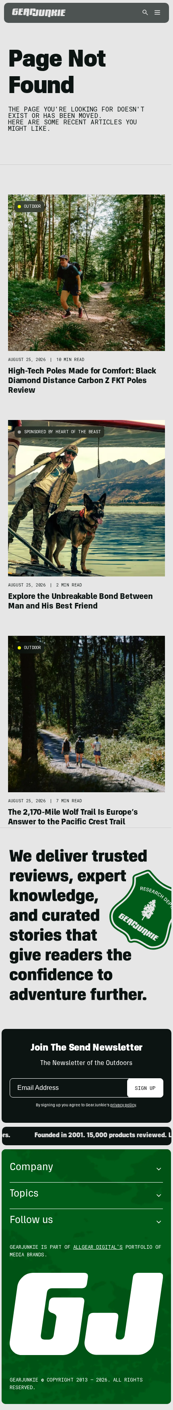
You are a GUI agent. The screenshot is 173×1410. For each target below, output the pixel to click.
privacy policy (123, 1106)
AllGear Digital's (98, 1247)
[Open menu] (156, 13)
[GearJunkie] (39, 13)
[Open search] (145, 13)
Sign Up (145, 1088)
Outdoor (32, 206)
